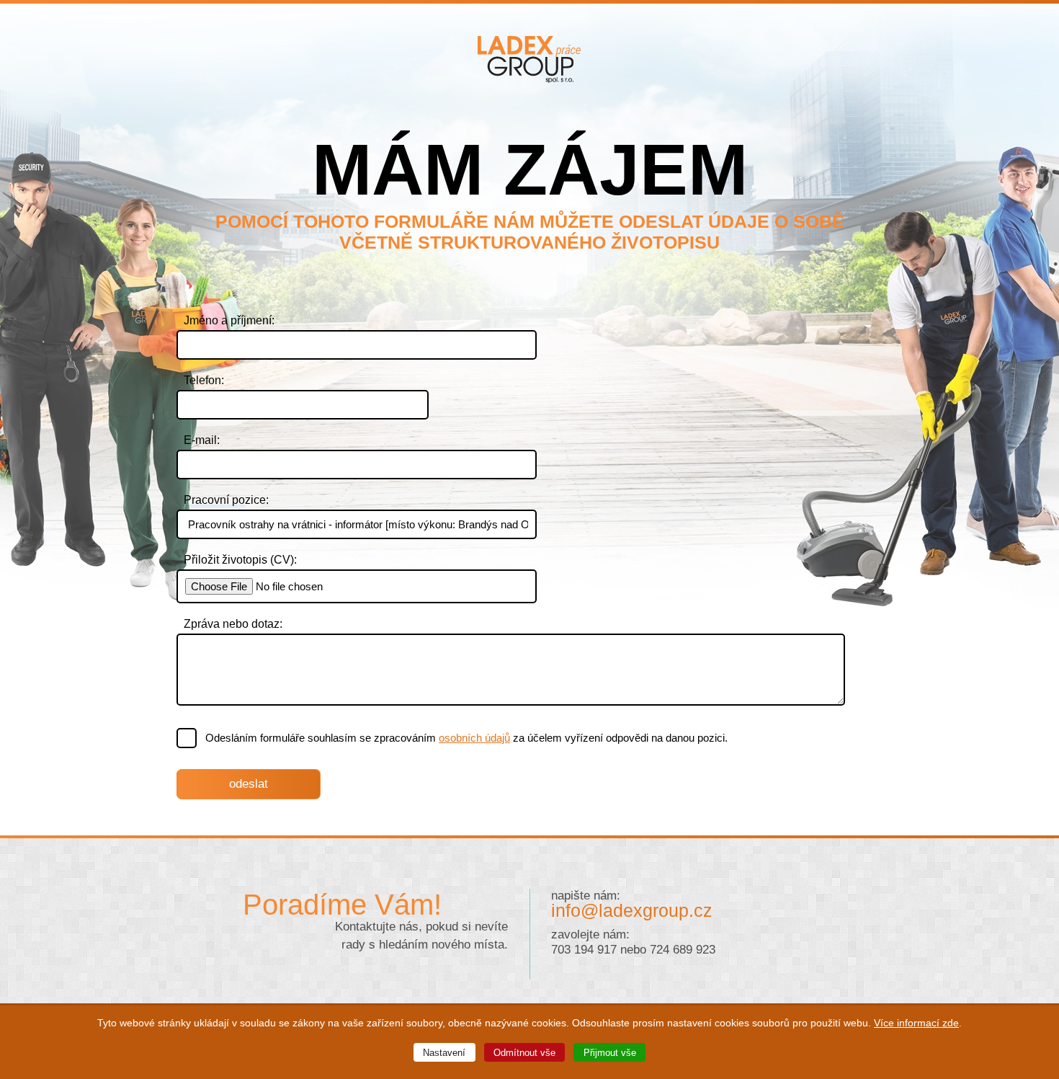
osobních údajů (474, 738)
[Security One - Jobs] (530, 79)
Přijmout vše (610, 1052)
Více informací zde (916, 1023)
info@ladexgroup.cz (631, 910)
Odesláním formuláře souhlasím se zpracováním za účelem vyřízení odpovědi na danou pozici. (466, 738)
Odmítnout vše (524, 1052)
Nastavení (444, 1052)
